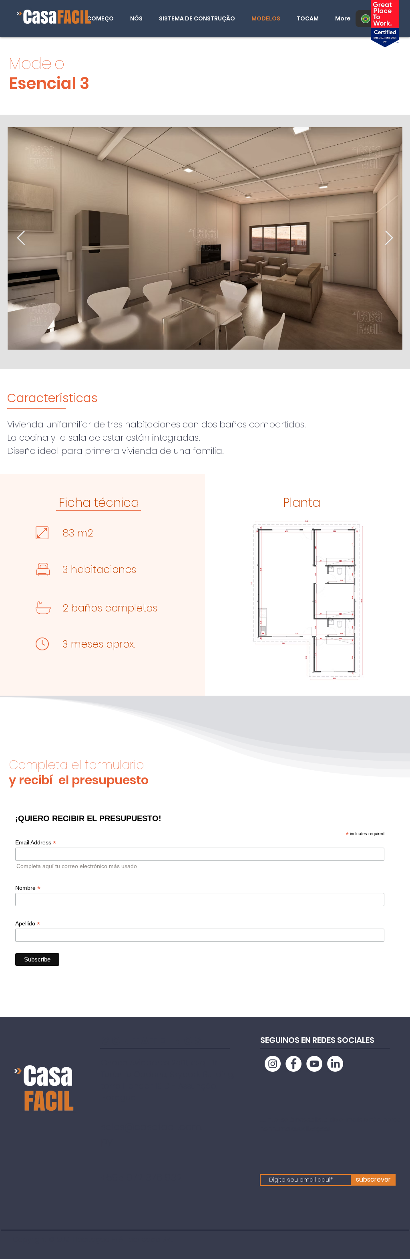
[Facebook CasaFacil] (293, 1064)
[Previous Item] (21, 238)
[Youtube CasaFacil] (314, 1064)
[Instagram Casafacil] (273, 1064)
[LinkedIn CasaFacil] (335, 1064)
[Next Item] (389, 238)
